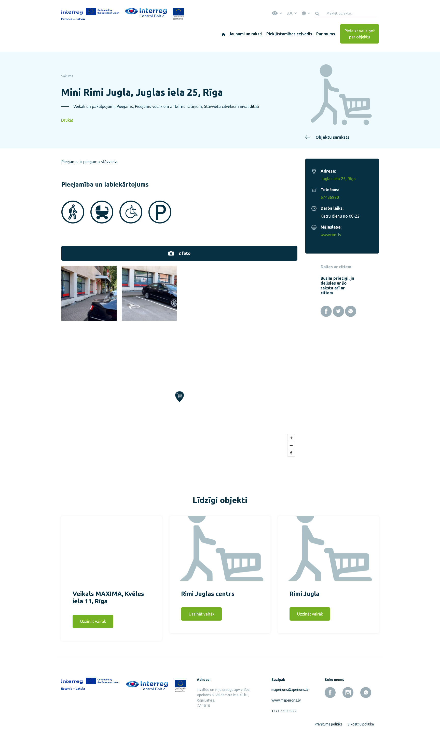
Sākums (67, 76)
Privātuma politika (328, 724)
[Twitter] (338, 311)
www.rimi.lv (331, 234)
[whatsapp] (365, 692)
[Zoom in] (291, 438)
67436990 (330, 197)
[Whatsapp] (350, 311)
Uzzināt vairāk (93, 621)
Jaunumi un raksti (245, 34)
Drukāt (67, 120)
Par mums (325, 34)
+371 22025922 (284, 711)
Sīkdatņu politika (361, 724)
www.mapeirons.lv (286, 700)
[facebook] (330, 692)
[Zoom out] (291, 445)
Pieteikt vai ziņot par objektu (360, 34)
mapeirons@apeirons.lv (289, 690)
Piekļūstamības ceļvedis (289, 34)
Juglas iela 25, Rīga (338, 178)
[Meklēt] (318, 13)
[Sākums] (223, 34)
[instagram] (347, 692)
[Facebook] (326, 311)
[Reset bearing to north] (291, 452)
